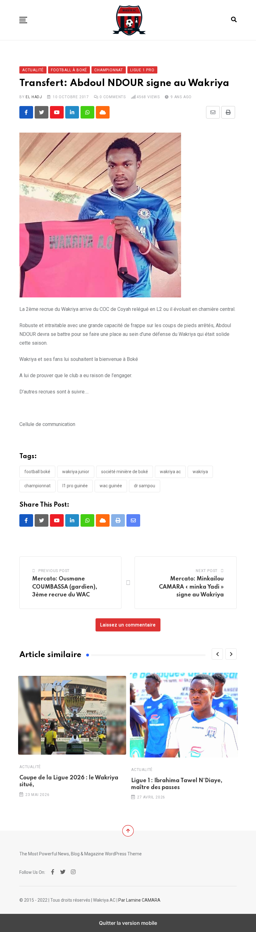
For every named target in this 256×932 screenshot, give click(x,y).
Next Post (207, 571)
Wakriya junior (75, 471)
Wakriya (200, 471)
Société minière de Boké (124, 471)
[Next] (231, 654)
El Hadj (34, 97)
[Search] (234, 19)
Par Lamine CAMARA (139, 900)
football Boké (37, 471)
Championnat (37, 485)
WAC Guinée (111, 485)
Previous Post (54, 571)
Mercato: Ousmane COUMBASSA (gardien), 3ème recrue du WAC (64, 587)
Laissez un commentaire (128, 624)
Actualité (30, 766)
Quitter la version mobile (128, 923)
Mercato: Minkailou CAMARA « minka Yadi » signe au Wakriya (191, 587)
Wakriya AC (170, 471)
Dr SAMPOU (144, 485)
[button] (23, 20)
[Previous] (217, 654)
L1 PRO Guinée (75, 485)
